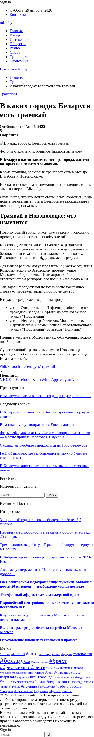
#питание (14, 686)
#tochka (17, 367)
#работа (62, 686)
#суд (36, 691)
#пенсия (89, 682)
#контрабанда (41, 677)
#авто (32, 653)
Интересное (19, 39)
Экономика (19, 61)
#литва (69, 677)
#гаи (56, 668)
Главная (16, 31)
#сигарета (6, 691)
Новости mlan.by (13, 69)
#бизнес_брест (39, 662)
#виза (49, 668)
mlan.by (6, 23)
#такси (44, 691)
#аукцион (66, 654)
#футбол (55, 691)
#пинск (4, 686)
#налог (40, 682)
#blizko (5, 367)
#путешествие (46, 686)
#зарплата (8, 677)
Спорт (15, 52)
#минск (6, 681)
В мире (15, 35)
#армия (56, 654)
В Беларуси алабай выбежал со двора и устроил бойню (45, 396)
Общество (18, 44)
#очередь (77, 682)
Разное (15, 48)
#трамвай (47, 367)
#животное (62, 672)
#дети (49, 672)
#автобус (45, 654)
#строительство (23, 691)
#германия (66, 668)
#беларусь (31, 367)
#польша (29, 686)
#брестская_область (22, 667)
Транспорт (18, 57)
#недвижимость (58, 681)
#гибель (79, 668)
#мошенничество (23, 682)
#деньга (39, 672)
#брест (58, 660)
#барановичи (82, 654)
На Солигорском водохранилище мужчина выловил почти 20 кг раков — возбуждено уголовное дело (46, 584)
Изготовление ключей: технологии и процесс (38, 640)
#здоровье (23, 677)
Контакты (18, 14)
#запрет (75, 672)
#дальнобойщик (23, 672)
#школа (67, 691)
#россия (75, 686)
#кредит (58, 677)
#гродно (5, 672)
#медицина (82, 677)
